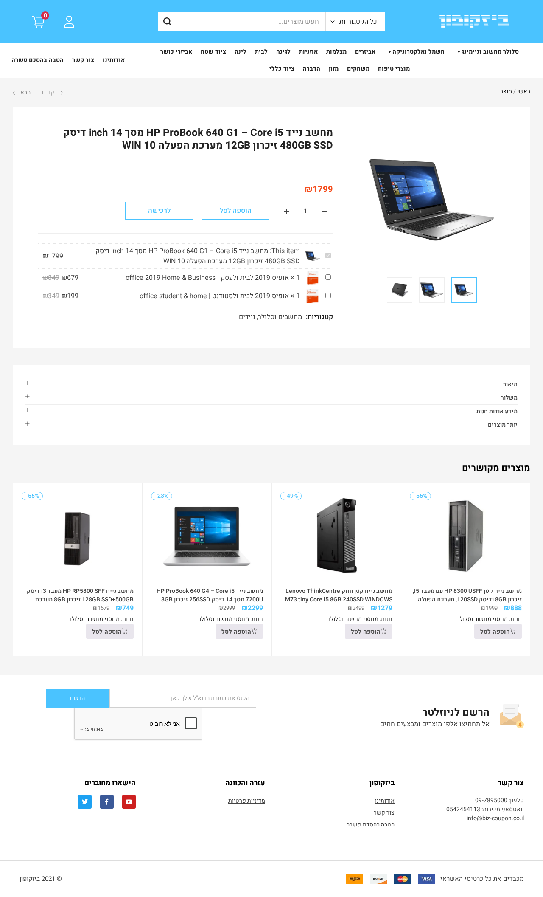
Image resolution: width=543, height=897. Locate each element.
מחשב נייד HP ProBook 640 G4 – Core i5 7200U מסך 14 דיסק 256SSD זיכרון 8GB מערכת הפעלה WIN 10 (210, 599)
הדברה (311, 68)
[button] (355, 21)
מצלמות (336, 51)
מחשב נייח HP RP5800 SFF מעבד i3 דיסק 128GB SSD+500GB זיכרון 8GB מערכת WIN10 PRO (80, 599)
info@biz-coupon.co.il (495, 818)
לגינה (283, 51)
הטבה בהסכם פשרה (37, 60)
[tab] (271, 384)
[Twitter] (84, 802)
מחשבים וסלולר (280, 317)
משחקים (358, 68)
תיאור (510, 384)
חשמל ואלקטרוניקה (418, 51)
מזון (334, 68)
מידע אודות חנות (497, 411)
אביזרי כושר (176, 51)
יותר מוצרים (503, 424)
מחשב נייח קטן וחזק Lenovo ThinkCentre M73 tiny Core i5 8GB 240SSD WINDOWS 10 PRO (338, 599)
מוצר (506, 91)
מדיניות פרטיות (246, 800)
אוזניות (308, 51)
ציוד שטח (213, 51)
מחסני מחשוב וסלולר (482, 619)
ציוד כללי (281, 68)
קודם (48, 92)
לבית (261, 51)
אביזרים (365, 51)
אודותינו (114, 60)
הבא (25, 92)
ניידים (247, 317)
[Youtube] (129, 802)
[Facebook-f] (107, 802)
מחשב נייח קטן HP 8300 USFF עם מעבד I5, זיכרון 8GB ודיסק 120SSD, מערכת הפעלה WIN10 (467, 599)
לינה (240, 51)
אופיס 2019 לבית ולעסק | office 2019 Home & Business (207, 278)
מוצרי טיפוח (394, 68)
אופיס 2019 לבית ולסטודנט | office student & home (214, 296)
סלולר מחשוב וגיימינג (490, 51)
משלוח (509, 397)
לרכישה (159, 211)
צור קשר (83, 60)
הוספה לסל (236, 211)
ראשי (523, 91)
